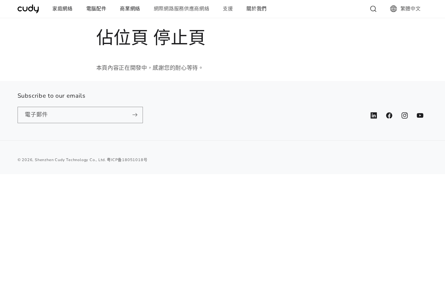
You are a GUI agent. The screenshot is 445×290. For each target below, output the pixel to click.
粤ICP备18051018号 (127, 159)
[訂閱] (135, 115)
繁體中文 (410, 8)
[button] (65, 9)
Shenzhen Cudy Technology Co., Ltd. (70, 159)
